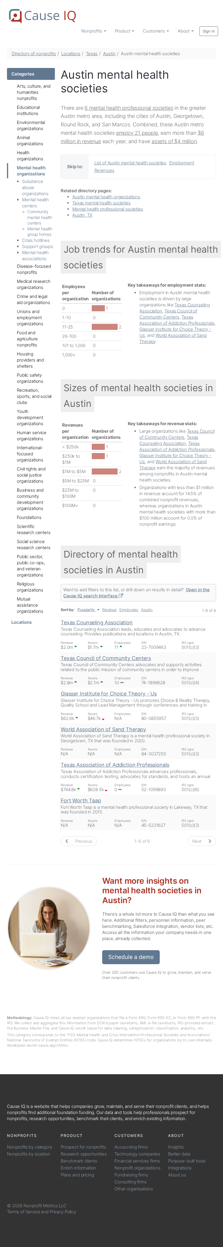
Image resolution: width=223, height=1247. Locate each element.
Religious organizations (30, 587)
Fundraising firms (131, 1175)
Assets (147, 610)
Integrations (180, 1168)
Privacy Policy (63, 1211)
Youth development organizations (30, 417)
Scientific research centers (34, 529)
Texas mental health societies (101, 203)
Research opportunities (84, 1154)
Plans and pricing (77, 1175)
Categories (22, 74)
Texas (92, 53)
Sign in (209, 31)
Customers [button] (154, 31)
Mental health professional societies (107, 209)
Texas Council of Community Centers (106, 658)
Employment (181, 163)
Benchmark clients (79, 1161)
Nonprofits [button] (92, 31)
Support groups (37, 246)
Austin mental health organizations (106, 197)
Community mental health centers (39, 217)
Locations (70, 53)
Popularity (86, 610)
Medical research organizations (34, 284)
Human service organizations (31, 435)
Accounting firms (131, 1147)
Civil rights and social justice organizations (31, 475)
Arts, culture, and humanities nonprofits (34, 92)
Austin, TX (82, 215)
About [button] (184, 31)
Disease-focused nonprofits (34, 269)
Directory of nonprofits (34, 53)
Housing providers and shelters (30, 360)
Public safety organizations (30, 378)
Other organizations (133, 1189)
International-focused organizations (30, 454)
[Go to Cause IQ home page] (42, 16)
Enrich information (78, 1168)
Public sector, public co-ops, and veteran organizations (31, 566)
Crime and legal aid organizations (33, 299)
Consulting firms (130, 1182)
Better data (179, 1154)
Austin (109, 53)
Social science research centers (34, 544)
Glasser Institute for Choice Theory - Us (109, 694)
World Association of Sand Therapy (103, 729)
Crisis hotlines (36, 240)
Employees (128, 610)
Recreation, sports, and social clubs (34, 396)
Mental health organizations (31, 171)
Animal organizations (30, 140)
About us (177, 1175)
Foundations (29, 517)
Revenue (109, 610)
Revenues (104, 170)
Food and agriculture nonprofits (27, 339)
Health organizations (30, 155)
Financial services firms (137, 1161)
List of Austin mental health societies (130, 163)
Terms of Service (23, 1211)
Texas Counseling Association (97, 622)
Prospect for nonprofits (83, 1147)
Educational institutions (28, 110)
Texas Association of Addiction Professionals (115, 765)
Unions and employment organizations (30, 317)
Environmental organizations (31, 125)
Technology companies (137, 1154)
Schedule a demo (131, 957)
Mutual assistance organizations (30, 605)
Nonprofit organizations (137, 1168)
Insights (176, 1147)
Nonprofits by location (28, 1154)
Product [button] (123, 31)
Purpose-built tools (187, 1161)
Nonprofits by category (29, 1147)
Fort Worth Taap (81, 800)
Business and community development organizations (30, 499)
